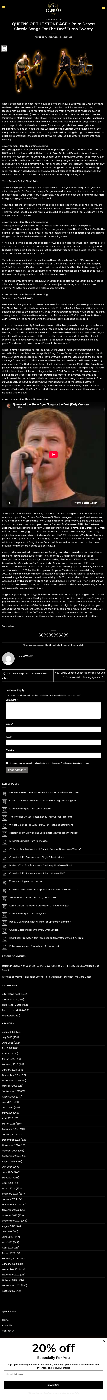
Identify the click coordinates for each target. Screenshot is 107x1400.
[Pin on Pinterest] (61, 635)
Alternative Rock (11, 994)
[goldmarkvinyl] (53, 7)
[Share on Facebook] (46, 635)
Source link (8, 626)
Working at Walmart (13, 976)
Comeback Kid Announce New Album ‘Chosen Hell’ (37, 873)
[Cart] (103, 7)
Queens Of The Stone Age (37, 107)
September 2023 (11, 1220)
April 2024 (7, 1183)
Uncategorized (10, 1015)
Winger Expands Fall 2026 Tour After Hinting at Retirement (41, 825)
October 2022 (9, 1280)
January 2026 (9, 1069)
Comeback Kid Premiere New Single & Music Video (36, 857)
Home (5, 1320)
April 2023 (7, 1247)
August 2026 (8, 1032)
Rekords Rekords (76, 538)
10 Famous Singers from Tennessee (28, 841)
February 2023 (10, 1258)
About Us (7, 1325)
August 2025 (8, 1096)
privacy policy (59, 1393)
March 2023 (8, 1253)
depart (88, 304)
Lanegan (79, 232)
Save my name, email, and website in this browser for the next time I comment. (50, 763)
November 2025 (11, 1080)
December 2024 (11, 1139)
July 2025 (7, 1102)
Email (9, 737)
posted (33, 171)
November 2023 (11, 1210)
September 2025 (11, 1091)
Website (10, 750)
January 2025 (9, 1134)
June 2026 (7, 1042)
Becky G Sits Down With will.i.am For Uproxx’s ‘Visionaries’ (40, 921)
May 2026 (7, 1048)
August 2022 (8, 1291)
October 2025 (9, 1085)
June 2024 (7, 1172)
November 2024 (11, 1145)
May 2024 (7, 1177)
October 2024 (10, 1150)
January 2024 (9, 1199)
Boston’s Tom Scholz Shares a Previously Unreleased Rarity (41, 865)
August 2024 (9, 1161)
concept (29, 319)
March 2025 (8, 1123)
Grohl (53, 304)
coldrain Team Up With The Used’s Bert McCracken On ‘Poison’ (43, 833)
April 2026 (7, 1053)
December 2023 (11, 1204)
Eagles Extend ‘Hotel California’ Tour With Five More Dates (59, 976)
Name (9, 724)
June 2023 (7, 1237)
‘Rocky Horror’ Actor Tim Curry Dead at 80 (32, 897)
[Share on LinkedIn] (66, 635)
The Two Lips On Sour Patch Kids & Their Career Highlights (40, 816)
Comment (12, 699)
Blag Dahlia (8, 374)
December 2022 (11, 1269)
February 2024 (10, 1193)
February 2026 (10, 1064)
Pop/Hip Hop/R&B (12, 1010)
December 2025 (11, 1075)
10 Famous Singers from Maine (25, 881)
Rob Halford (37, 153)
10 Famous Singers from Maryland (27, 913)
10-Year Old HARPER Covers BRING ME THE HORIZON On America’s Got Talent (50, 968)
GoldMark (67, 37)
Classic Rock (9, 999)
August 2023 (8, 1226)
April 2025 (7, 1118)
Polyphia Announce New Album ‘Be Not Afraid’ (34, 946)
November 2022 (11, 1274)
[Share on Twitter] (51, 635)
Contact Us (8, 1330)
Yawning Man (20, 367)
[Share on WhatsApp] (41, 635)
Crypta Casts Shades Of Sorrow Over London (34, 930)
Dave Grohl (59, 153)
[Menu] (3, 7)
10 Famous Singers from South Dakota (30, 808)
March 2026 (8, 1059)
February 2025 (10, 1129)
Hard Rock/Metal (53, 20)
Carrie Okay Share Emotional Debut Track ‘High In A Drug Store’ (44, 800)
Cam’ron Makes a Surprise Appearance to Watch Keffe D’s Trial (44, 889)
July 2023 (7, 1231)
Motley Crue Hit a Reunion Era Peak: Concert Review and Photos (44, 792)
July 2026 (7, 1037)
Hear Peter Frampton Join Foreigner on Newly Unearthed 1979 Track (46, 938)
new (34, 315)
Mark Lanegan (24, 118)
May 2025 (7, 1112)
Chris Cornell (77, 114)
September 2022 (11, 1285)
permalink (78, 645)
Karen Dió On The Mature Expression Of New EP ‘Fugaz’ (39, 905)
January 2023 (9, 1264)
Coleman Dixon (10, 966)
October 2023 (9, 1215)
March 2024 (8, 1188)
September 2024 (11, 1156)
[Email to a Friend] (56, 635)
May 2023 (7, 1242)
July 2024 (7, 1166)
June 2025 (7, 1107)
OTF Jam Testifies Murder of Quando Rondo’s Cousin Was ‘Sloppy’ (45, 849)
